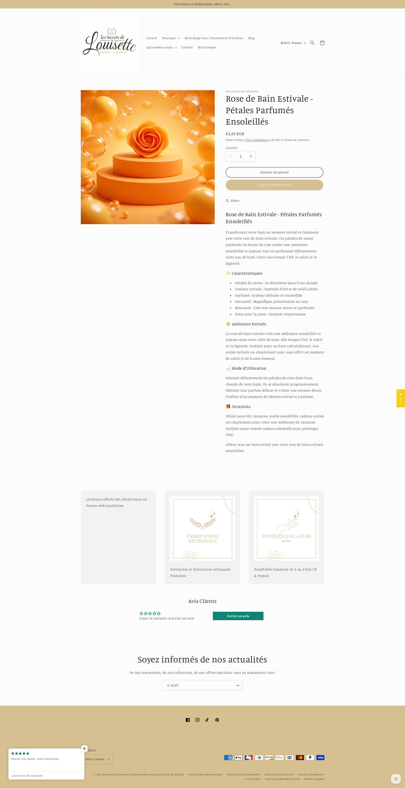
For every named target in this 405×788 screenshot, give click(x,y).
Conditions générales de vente (282, 778)
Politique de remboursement (205, 774)
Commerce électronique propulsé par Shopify (157, 774)
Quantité (232, 147)
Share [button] (235, 200)
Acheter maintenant (274, 185)
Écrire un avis (238, 616)
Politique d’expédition (311, 774)
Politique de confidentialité (243, 774)
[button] (171, 38)
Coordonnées (252, 778)
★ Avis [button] (401, 398)
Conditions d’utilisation (278, 774)
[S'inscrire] (237, 685)
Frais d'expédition (257, 139)
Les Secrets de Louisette (116, 774)
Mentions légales (314, 778)
